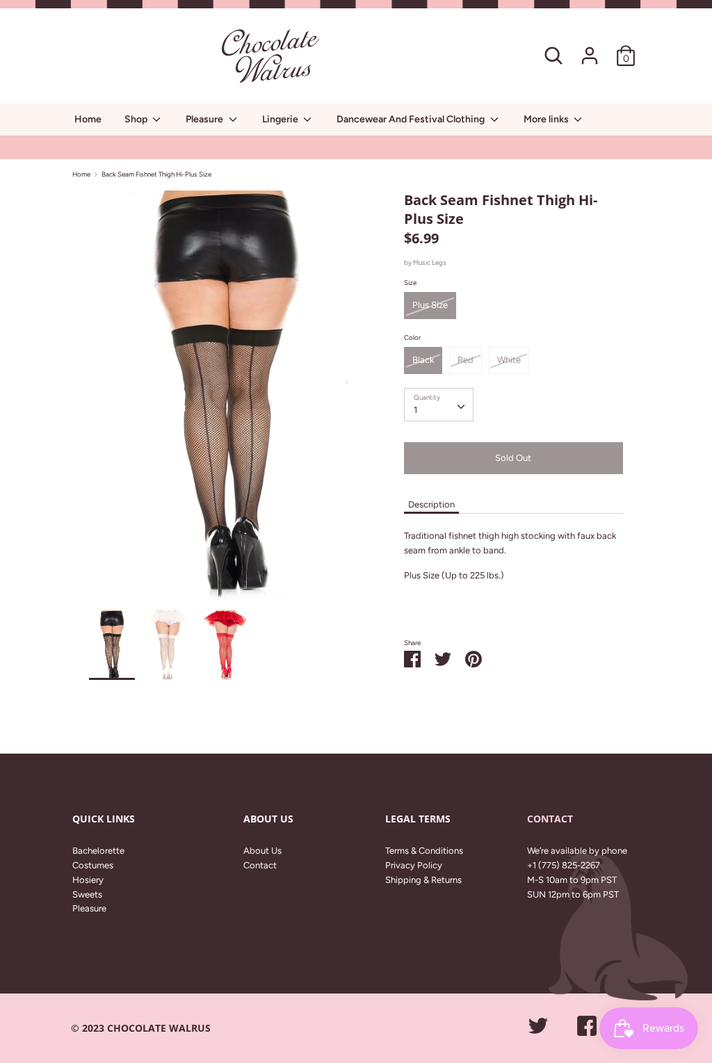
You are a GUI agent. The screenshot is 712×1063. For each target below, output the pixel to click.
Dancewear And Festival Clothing (412, 119)
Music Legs (429, 262)
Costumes (92, 865)
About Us (262, 850)
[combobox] (439, 404)
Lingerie (281, 119)
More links (547, 119)
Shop (136, 119)
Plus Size (430, 305)
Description (431, 504)
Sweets (87, 894)
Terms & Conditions (424, 850)
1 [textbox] (415, 410)
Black (423, 360)
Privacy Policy (413, 865)
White (509, 360)
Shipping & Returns (423, 880)
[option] (225, 400)
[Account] (590, 48)
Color (412, 337)
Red (466, 360)
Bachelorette (98, 850)
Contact (260, 865)
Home (88, 119)
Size (410, 282)
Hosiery (88, 880)
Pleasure (205, 119)
